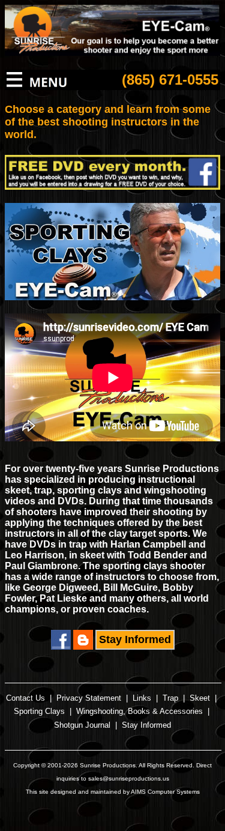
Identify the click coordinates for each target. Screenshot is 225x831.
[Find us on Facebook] (61, 646)
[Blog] (83, 646)
